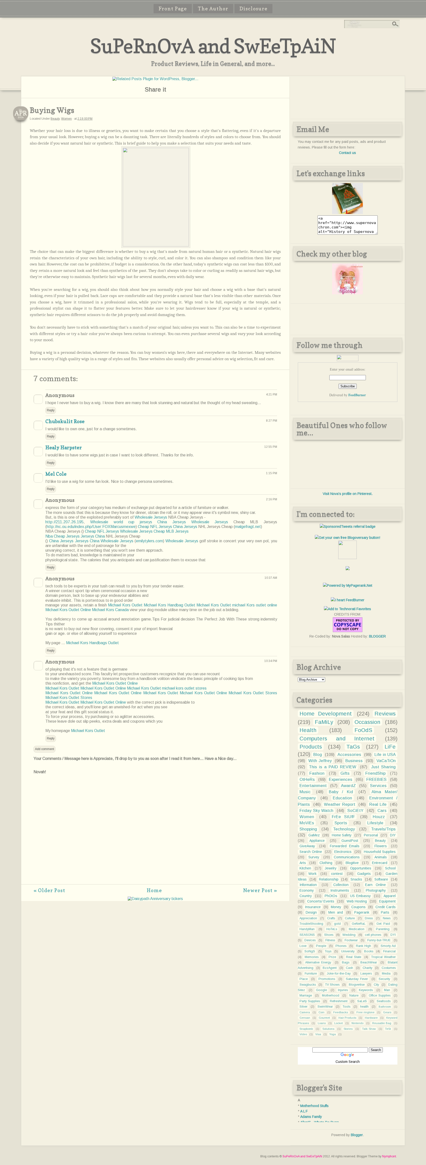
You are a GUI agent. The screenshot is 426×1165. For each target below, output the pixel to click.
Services (378, 785)
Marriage (306, 995)
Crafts (331, 918)
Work (312, 874)
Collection (341, 885)
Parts (385, 912)
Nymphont (389, 1156)
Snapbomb (306, 1028)
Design (311, 912)
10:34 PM (270, 661)
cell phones (373, 935)
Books (368, 951)
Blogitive (352, 863)
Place (304, 979)
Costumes (389, 968)
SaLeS (362, 1001)
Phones (341, 946)
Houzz (379, 816)
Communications (347, 857)
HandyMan (307, 929)
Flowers (380, 846)
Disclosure (253, 9)
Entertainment (313, 785)
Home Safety (342, 835)
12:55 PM (270, 447)
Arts (303, 863)
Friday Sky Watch (316, 810)
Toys (328, 951)
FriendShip (375, 773)
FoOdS (363, 730)
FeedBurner (357, 394)
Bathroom (385, 1006)
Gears (387, 1012)
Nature (353, 995)
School (390, 868)
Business (354, 760)
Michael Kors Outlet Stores (253, 693)
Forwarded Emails (344, 846)
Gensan (305, 1017)
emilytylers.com (149, 541)
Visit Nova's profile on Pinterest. (348, 494)
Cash (349, 968)
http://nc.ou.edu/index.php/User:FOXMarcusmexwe (91, 527)
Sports (341, 823)
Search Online (311, 852)
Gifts (345, 773)
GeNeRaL (359, 923)
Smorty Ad (388, 946)
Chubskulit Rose (65, 421)
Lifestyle (375, 823)
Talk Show (369, 1028)
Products (311, 747)
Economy (307, 890)
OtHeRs (307, 779)
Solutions (328, 1028)
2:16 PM (271, 499)
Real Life (378, 804)
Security (384, 979)
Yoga (332, 1034)
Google (321, 990)
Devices (310, 940)
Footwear (351, 940)
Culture (350, 918)
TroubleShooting (311, 923)
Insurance (313, 907)
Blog (317, 754)
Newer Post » (260, 890)
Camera (305, 1012)
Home (154, 890)
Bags (345, 962)
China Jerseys (171, 522)
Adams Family (311, 1117)
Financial (389, 951)
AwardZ (348, 785)
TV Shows (332, 984)
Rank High (363, 946)
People (321, 946)
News (386, 918)
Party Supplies (310, 1001)
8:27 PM (271, 420)
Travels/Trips (383, 829)
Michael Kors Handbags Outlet (92, 643)
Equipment (387, 901)
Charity (367, 968)
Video (303, 1034)
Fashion (316, 773)
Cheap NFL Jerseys (155, 527)
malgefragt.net (248, 527)
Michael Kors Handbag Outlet (169, 605)
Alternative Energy (318, 962)
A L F (304, 1111)
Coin (321, 1012)
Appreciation (308, 918)
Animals (380, 857)
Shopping (308, 829)
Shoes (328, 935)
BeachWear (368, 962)
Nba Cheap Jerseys (62, 536)
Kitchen (305, 868)
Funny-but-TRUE (378, 940)
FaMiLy (324, 722)
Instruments (339, 890)
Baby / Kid (341, 791)
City (376, 984)
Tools (346, 1006)
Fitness (330, 940)
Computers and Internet (337, 738)
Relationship (328, 879)
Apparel (390, 896)
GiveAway (307, 846)
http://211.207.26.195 (64, 522)
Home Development (326, 714)
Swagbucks (308, 984)
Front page (173, 9)
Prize (332, 957)
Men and (335, 912)
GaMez (314, 835)
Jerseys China (93, 536)
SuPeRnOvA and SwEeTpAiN (213, 46)
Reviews (385, 714)
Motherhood (330, 995)
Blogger (357, 1135)
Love (303, 946)
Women (66, 118)
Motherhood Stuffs (314, 1106)
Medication (356, 929)
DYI (393, 935)
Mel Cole (56, 474)
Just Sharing (383, 767)
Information (308, 885)
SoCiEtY (355, 810)
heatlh (364, 1006)
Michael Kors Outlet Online (68, 610)
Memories (312, 957)
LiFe (390, 747)
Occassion (367, 722)
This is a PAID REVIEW (332, 767)
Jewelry (331, 868)
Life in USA (384, 754)
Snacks (356, 879)
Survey (313, 857)
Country (306, 896)
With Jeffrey (320, 760)
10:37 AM (271, 578)
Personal (371, 835)
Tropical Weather (383, 957)
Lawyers (366, 973)
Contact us (347, 153)
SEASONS (307, 935)
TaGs (353, 747)
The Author (213, 9)
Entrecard (379, 863)
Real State (353, 957)
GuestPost (349, 841)
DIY (393, 835)
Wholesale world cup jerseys (121, 522)
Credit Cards (385, 907)
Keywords (366, 990)
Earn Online (375, 885)
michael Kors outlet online (254, 605)
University (348, 951)
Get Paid (383, 923)
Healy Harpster (63, 448)
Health (308, 730)
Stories (348, 1028)
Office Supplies (379, 995)
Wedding (348, 935)
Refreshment (338, 1001)
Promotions (327, 979)
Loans (322, 1023)
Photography (376, 890)
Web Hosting (357, 901)
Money (336, 907)
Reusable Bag (381, 1023)
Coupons (358, 907)
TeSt (388, 1028)
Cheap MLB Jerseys (171, 531)
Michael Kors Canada (110, 610)
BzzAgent (330, 968)
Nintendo (357, 1023)
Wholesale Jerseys (151, 517)
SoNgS (309, 951)
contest (337, 874)
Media (386, 973)
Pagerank (361, 912)
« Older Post (49, 890)
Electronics (343, 852)
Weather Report (339, 804)
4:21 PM (271, 394)
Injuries (343, 990)
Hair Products (347, 1017)
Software (381, 879)
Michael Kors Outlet (125, 605)
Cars (382, 810)
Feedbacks (340, 1012)
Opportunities (360, 868)
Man (387, 990)
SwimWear (325, 1006)
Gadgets (364, 874)
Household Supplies (380, 852)
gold (337, 923)
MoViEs (307, 823)
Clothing (326, 863)
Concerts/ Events (321, 901)
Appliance (317, 841)
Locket (338, 1023)
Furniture (311, 973)
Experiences (340, 779)
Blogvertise (357, 984)
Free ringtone (365, 1012)
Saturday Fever (357, 979)
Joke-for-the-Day (339, 973)
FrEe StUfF (343, 816)
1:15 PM (271, 473)
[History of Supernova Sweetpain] (347, 213)
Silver (303, 1006)
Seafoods (383, 1001)
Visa (318, 1034)
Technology (344, 829)
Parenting (383, 929)
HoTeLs (331, 929)
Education (342, 798)
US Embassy (360, 896)
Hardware (371, 1017)
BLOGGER (377, 636)
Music (305, 791)
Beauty (55, 118)
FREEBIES (376, 779)
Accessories (349, 754)
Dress (369, 918)
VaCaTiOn (386, 760)
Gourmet (324, 1017)
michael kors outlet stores (184, 688)
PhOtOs (331, 896)
